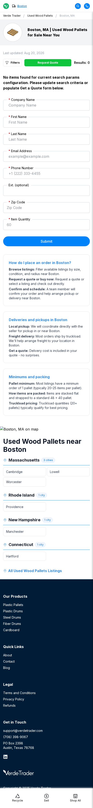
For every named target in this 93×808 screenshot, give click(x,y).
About (7, 655)
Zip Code (17, 202)
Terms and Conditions (19, 693)
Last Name (17, 134)
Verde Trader (12, 15)
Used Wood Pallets (40, 15)
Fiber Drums (12, 624)
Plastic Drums (13, 611)
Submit (46, 241)
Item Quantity (19, 219)
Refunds (9, 705)
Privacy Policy (13, 699)
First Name (18, 117)
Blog (6, 668)
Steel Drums (12, 617)
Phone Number (21, 168)
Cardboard (11, 630)
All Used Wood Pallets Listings (35, 570)
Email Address (20, 151)
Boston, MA (67, 15)
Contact (9, 661)
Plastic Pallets (13, 605)
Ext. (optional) (19, 185)
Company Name (22, 100)
